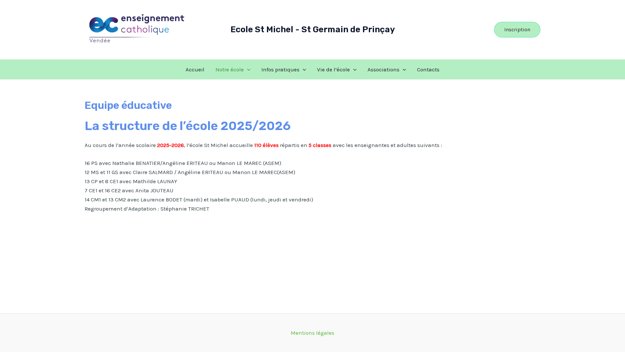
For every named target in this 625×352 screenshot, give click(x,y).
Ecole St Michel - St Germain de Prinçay (312, 29)
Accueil (195, 69)
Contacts (428, 69)
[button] (517, 29)
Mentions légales (312, 333)
